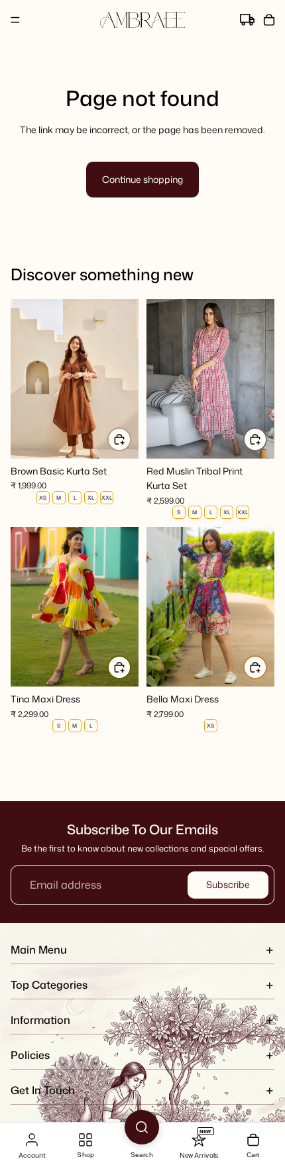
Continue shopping (142, 179)
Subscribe (228, 884)
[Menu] (15, 20)
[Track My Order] (247, 20)
